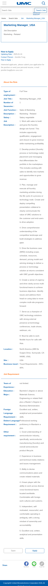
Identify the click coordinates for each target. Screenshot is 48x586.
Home (3, 18)
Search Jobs (13, 18)
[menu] (43, 3)
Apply (34, 550)
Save (13, 550)
